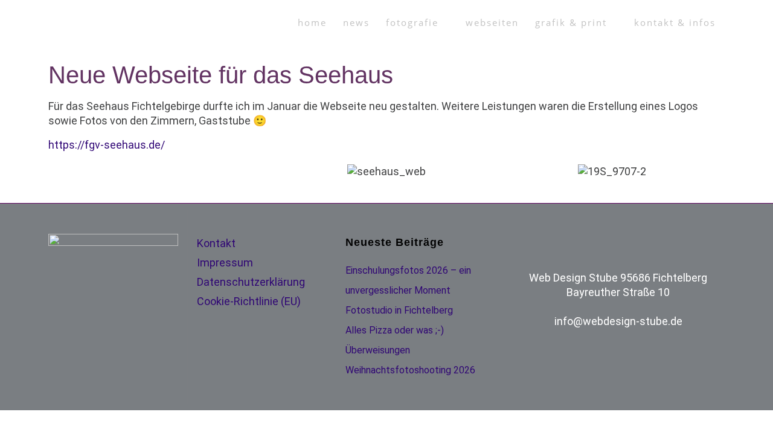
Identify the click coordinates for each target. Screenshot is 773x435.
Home (312, 22)
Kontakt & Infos (675, 22)
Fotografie (412, 22)
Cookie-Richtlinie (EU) (249, 301)
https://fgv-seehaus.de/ (106, 144)
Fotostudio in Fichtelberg (399, 310)
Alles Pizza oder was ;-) (394, 330)
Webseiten (492, 22)
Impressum (225, 262)
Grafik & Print (571, 22)
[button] (60, 171)
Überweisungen (377, 350)
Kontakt (216, 243)
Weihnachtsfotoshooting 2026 (410, 370)
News (356, 22)
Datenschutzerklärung (251, 282)
